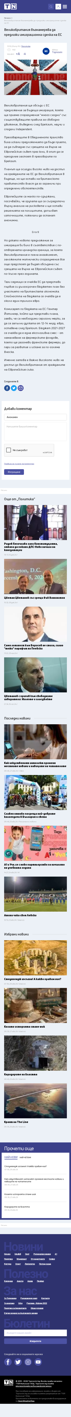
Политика (8, 1259)
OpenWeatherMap (26, 1401)
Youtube (38, 1362)
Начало (7, 1254)
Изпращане (14, 471)
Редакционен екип (28, 1298)
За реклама (9, 1303)
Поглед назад (45, 1264)
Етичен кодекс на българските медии (20, 1313)
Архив (30, 1281)
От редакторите (38, 1259)
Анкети (20, 1281)
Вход (58, 6)
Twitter (18, 1362)
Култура (7, 1264)
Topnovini (8, 1383)
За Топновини (10, 1298)
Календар (8, 1281)
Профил (40, 1281)
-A (24, 54)
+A (18, 54)
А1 (56, 1254)
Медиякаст (22, 1259)
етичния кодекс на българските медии (34, 1386)
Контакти (45, 1298)
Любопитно (30, 1264)
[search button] (51, 6)
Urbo (20, 1303)
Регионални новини (42, 1254)
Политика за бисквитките (15, 1308)
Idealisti (18, 1254)
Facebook (8, 1362)
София (52, 1259)
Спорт (18, 1264)
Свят (27, 1254)
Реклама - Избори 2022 (37, 1303)
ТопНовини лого (10, 6)
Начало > (8, 18)
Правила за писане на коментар (19, 463)
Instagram (28, 1362)
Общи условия (37, 1308)
